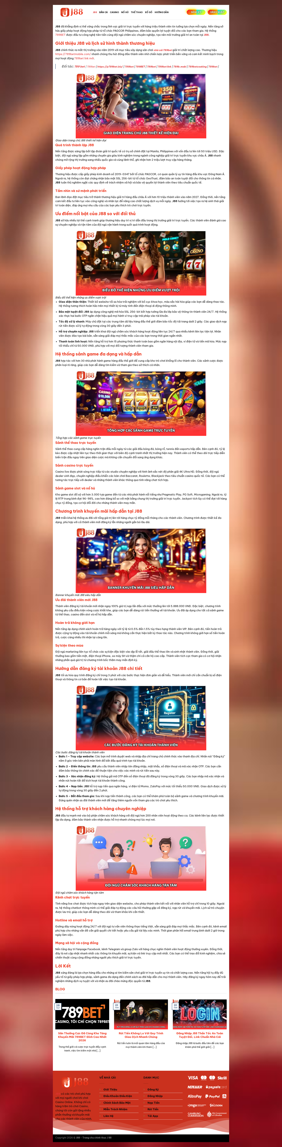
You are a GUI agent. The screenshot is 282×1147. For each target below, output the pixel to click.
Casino (114, 12)
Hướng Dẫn (162, 12)
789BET (60, 34)
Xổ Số (148, 12)
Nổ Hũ (125, 12)
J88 (95, 12)
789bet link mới (84, 58)
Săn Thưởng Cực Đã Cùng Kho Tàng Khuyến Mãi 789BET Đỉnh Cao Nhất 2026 (82, 1036)
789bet (91, 66)
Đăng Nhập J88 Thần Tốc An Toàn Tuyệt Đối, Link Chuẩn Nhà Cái (199, 1035)
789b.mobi (179, 66)
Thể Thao (137, 12)
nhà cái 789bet (163, 50)
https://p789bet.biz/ (110, 66)
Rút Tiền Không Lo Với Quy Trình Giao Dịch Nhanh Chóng (141, 1035)
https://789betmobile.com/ (73, 54)
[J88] (71, 12)
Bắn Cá (103, 12)
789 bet (79, 66)
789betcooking (197, 66)
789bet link (164, 66)
